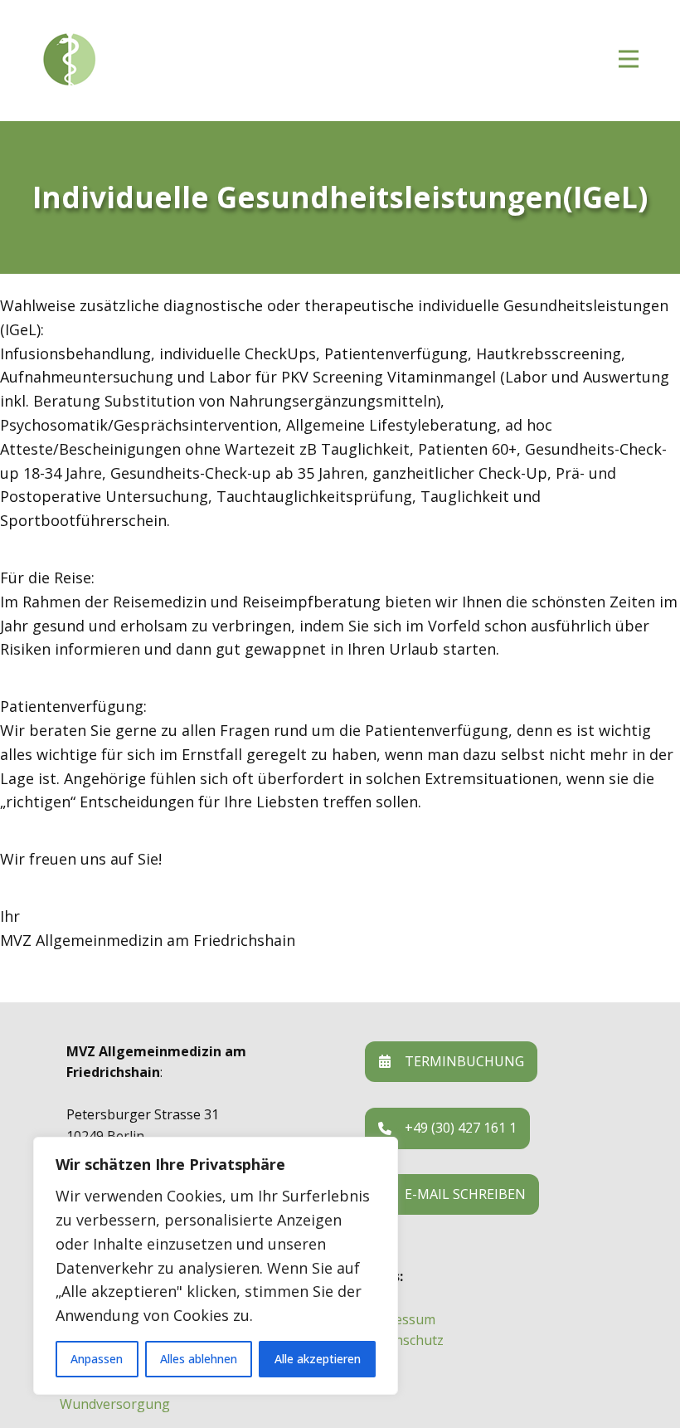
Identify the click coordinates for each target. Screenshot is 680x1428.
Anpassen (96, 1359)
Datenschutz (404, 1340)
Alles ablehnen (198, 1359)
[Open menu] (629, 59)
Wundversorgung (115, 1404)
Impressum (400, 1319)
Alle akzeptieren (317, 1359)
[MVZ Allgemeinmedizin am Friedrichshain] (140, 59)
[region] (215, 1266)
